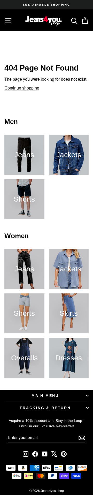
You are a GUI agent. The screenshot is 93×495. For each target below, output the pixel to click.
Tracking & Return (45, 408)
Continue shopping (21, 88)
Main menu (45, 396)
